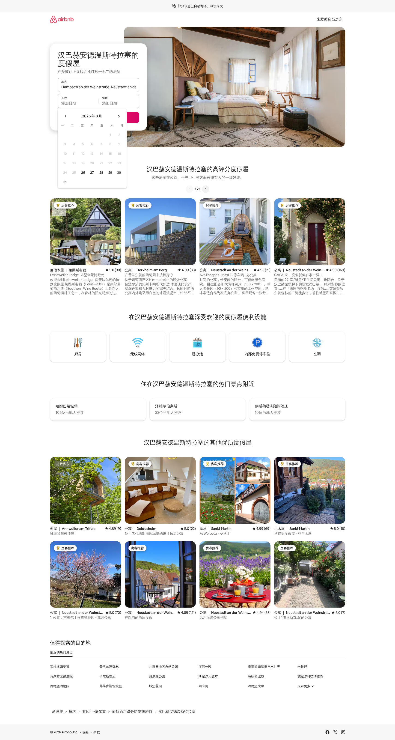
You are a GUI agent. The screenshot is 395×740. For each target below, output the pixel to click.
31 (65, 182)
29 (110, 172)
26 (83, 172)
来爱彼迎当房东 (329, 19)
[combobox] (98, 87)
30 (119, 172)
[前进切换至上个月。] (65, 116)
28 (101, 172)
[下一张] (205, 189)
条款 (96, 732)
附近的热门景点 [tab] (61, 652)
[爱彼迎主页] (62, 19)
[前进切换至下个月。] (118, 116)
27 (92, 172)
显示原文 (216, 6)
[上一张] (189, 189)
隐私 (86, 732)
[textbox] (78, 103)
